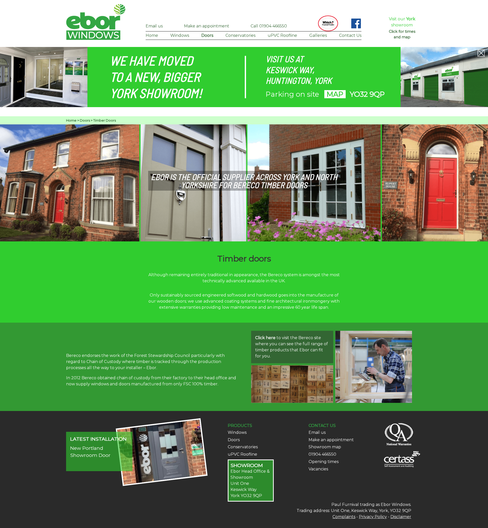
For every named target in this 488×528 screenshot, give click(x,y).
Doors (207, 35)
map (335, 94)
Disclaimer (400, 516)
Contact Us (350, 35)
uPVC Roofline (282, 35)
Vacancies (318, 469)
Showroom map (325, 446)
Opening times (324, 461)
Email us (154, 26)
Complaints (343, 516)
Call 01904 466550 (269, 26)
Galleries (318, 35)
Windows (179, 35)
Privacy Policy (373, 516)
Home (152, 35)
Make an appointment (206, 26)
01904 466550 (322, 454)
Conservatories (240, 35)
